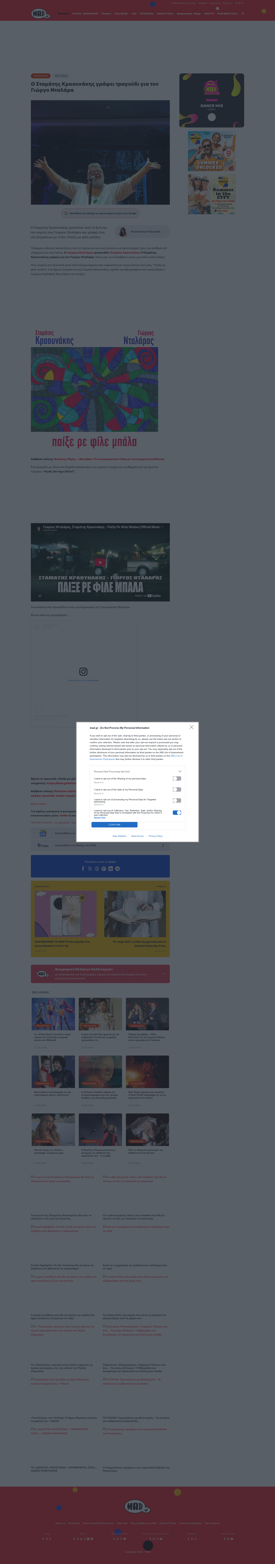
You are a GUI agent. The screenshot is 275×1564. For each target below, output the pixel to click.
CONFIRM (114, 825)
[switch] (177, 778)
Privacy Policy (155, 836)
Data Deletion (119, 836)
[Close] (193, 728)
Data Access (137, 836)
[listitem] (137, 771)
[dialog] (137, 782)
